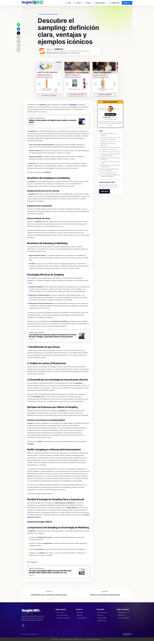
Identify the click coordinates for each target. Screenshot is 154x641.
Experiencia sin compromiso (108, 139)
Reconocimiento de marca (108, 141)
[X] (100, 109)
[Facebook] (118, 109)
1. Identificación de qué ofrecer (109, 149)
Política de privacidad (63, 618)
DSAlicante (121, 615)
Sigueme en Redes (110, 114)
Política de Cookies (62, 615)
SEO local (100, 615)
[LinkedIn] (105, 109)
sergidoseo (59, 49)
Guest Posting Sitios (124, 618)
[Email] (23, 625)
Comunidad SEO (82, 618)
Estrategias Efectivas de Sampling (110, 147)
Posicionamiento (102, 612)
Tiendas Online (101, 620)
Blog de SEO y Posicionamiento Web (48, 14)
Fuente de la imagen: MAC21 (109, 172)
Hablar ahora (104, 191)
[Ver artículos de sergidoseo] (42, 51)
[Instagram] (103, 109)
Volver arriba (127, 634)
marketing (72, 104)
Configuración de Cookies (93, 639)
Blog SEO (79, 615)
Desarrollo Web (101, 618)
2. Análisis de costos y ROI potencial (110, 152)
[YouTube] (115, 109)
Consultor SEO (122, 612)
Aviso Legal (60, 612)
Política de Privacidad (66, 639)
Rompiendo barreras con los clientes (110, 137)
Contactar (80, 612)
